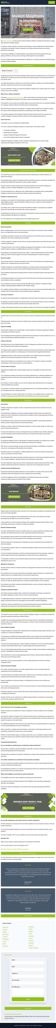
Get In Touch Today (28, 65)
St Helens (31, 940)
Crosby (4, 941)
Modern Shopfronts (7, 40)
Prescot (31, 938)
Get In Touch (28, 1008)
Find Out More (28, 400)
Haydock (31, 945)
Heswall (14, 849)
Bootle (4, 943)
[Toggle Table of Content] (15, 71)
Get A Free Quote (28, 915)
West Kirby (3, 849)
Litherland (5, 946)
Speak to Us (28, 703)
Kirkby (30, 933)
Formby (31, 929)
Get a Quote (27, 29)
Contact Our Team (28, 610)
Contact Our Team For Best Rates (28, 170)
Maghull (31, 931)
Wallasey (9, 849)
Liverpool (26, 849)
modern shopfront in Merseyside (15, 97)
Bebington (31, 926)
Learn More (28, 223)
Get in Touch (28, 311)
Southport (31, 943)
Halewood (31, 936)
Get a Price (28, 506)
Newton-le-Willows (33, 947)
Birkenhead (20, 849)
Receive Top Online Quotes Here (28, 853)
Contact (52, 2)
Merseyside (6, 939)
